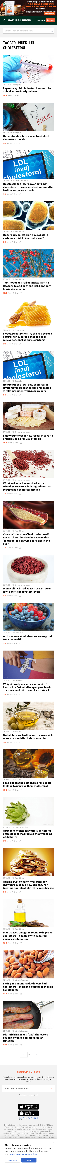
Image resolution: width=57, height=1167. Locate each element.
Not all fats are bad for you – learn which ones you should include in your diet (28, 736)
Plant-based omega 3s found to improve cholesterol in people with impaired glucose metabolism (27, 935)
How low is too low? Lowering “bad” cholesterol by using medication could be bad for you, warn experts (28, 187)
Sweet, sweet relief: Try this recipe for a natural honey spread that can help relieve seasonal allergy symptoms (27, 336)
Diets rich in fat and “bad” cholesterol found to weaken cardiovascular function (26, 1037)
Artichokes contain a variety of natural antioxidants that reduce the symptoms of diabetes (27, 833)
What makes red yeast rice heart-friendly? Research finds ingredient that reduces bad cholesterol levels (27, 486)
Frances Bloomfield (21, 827)
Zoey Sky (18, 85)
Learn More (12, 1160)
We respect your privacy (28, 1095)
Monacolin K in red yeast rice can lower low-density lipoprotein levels (27, 590)
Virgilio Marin (19, 132)
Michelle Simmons (21, 980)
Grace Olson (19, 330)
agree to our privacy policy (23, 1154)
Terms (23, 1127)
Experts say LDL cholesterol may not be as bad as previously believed (27, 90)
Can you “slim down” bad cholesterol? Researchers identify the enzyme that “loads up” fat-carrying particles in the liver (26, 539)
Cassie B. (18, 381)
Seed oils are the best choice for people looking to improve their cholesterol (27, 784)
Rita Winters (19, 681)
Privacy (16, 1127)
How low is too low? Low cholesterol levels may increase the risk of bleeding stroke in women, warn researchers (27, 387)
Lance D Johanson (21, 180)
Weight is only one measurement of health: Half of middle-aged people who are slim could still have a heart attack (27, 687)
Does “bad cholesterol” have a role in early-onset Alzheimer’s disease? (25, 236)
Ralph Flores (19, 231)
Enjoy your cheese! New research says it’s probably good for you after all (28, 437)
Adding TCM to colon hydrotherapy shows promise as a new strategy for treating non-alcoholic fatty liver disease (28, 885)
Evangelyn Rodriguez (22, 432)
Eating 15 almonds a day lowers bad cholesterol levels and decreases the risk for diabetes (28, 986)
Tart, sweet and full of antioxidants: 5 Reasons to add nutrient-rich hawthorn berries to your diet (27, 285)
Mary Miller (19, 633)
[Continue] (51, 1088)
